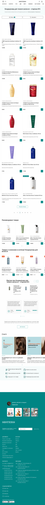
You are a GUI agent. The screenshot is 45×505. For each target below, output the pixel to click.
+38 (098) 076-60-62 (21, 482)
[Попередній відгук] (35, 281)
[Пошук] (5, 1)
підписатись (36, 429)
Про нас (4, 444)
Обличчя (17, 440)
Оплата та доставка (6, 438)
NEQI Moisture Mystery (8, 162)
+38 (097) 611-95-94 (21, 468)
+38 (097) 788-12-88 (8, 472)
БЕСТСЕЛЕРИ (37, 3)
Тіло (16, 442)
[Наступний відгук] (37, 281)
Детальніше (22, 326)
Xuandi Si (3, 236)
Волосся (17, 438)
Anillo (24, 193)
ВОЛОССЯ (4, 3)
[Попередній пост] (9, 412)
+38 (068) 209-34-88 (21, 479)
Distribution (6, 493)
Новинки (17, 448)
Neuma (3, 267)
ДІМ (20, 3)
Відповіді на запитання (6, 442)
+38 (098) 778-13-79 (21, 464)
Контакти (4, 453)
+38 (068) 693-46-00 (8, 475)
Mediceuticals (26, 162)
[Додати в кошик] (21, 48)
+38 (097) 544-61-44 (21, 475)
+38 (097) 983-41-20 (8, 473)
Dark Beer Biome (29, 193)
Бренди (17, 451)
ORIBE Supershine (8, 39)
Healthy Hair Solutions (12, 193)
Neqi (3, 162)
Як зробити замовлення (7, 440)
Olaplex (3, 70)
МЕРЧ (25, 3)
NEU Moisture (7, 267)
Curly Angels (32, 267)
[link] (42, 1)
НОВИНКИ (30, 3)
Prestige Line (23, 267)
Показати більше (22, 206)
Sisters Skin (6, 491)
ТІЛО (16, 3)
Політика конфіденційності (7, 457)
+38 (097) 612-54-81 (8, 470)
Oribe (3, 39)
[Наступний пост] (36, 412)
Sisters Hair (6, 488)
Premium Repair (29, 70)
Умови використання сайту (7, 455)
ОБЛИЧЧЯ (11, 3)
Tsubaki (24, 70)
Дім (16, 444)
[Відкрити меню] (3, 1)
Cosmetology (6, 496)
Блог (3, 450)
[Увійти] (39, 1)
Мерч (17, 446)
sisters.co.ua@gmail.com (8, 463)
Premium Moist (29, 101)
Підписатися (15, 404)
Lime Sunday (21, 236)
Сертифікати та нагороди (7, 448)
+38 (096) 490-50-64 (8, 479)
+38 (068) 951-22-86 (8, 477)
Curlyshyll (18, 267)
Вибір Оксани (26, 176)
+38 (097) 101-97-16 (21, 471)
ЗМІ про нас (4, 446)
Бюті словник (5, 451)
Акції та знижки (19, 450)
